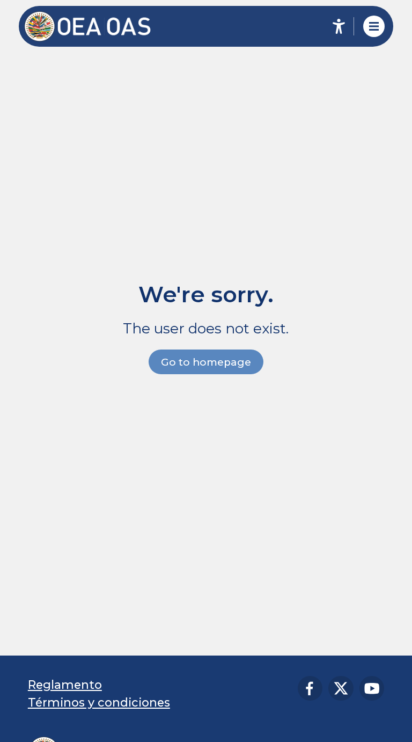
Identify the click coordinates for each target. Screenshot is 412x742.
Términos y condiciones (99, 702)
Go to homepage (206, 362)
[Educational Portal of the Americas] (95, 26)
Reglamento (65, 685)
